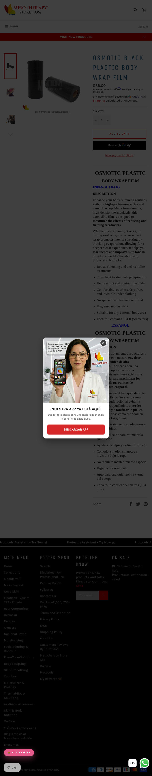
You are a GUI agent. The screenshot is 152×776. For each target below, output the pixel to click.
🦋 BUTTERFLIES (19, 752)
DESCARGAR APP (76, 429)
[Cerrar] (103, 343)
